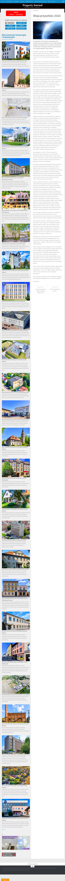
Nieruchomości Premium (40, 1)
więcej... (3, 829)
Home (3, 1)
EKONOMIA (35, 10)
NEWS (22, 1)
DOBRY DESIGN (29, 1)
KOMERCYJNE (21, 23)
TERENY (21, 26)
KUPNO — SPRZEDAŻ (16, 13)
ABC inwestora (51, 1)
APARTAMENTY (21, 28)
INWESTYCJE (9, 1)
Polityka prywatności (32, 864)
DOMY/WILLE (10, 28)
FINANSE (16, 1)
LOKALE (10, 26)
